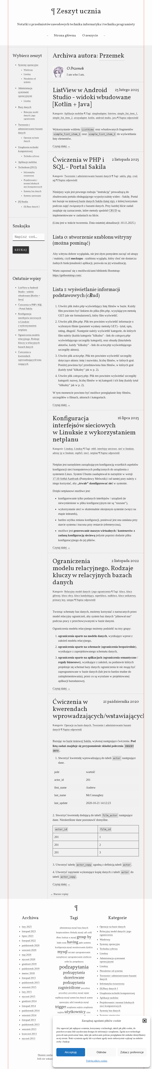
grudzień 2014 (29, 1001)
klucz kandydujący (84, 595)
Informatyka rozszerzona (112, 983)
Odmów (101, 1052)
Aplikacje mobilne (73, 113)
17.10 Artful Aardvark (66, 478)
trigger (60, 1006)
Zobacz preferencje (132, 1052)
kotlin (91, 117)
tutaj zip (108, 201)
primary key (59, 599)
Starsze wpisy (59, 894)
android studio (103, 117)
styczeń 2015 (28, 996)
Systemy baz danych (32, 191)
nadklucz (112, 595)
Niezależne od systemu (111, 971)
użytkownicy (75, 1011)
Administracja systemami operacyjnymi (25, 92)
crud (135, 176)
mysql (62, 951)
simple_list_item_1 (127, 113)
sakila (123, 176)
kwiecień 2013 (29, 1034)
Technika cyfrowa (31, 156)
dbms (58, 937)
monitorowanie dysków (82, 947)
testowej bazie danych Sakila (86, 201)
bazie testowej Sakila (78, 741)
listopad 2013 (29, 1020)
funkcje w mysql (69, 937)
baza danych (82, 928)
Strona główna (65, 35)
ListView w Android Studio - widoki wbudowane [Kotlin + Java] (92, 97)
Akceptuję (71, 1052)
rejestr (86, 993)
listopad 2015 (29, 978)
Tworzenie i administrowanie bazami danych (87, 176)
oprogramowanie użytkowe (79, 957)
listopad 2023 (29, 931)
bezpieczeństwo (63, 932)
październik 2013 (30, 1024)
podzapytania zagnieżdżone (71, 985)
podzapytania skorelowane (74, 975)
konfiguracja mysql (63, 947)
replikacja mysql (62, 998)
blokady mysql (76, 932)
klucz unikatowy (127, 595)
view (88, 1012)
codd (89, 932)
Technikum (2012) (27, 167)
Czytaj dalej (61, 146)
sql (54, 180)
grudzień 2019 (29, 964)
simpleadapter (99, 113)
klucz (122, 591)
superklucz (100, 595)
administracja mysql (68, 928)
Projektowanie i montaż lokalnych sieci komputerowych (33, 183)
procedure (85, 988)
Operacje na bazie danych (77, 725)
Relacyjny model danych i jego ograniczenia (87, 591)
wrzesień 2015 (29, 987)
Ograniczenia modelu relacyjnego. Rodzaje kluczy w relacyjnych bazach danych (93, 572)
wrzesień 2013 (29, 1029)
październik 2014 (30, 1010)
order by (68, 962)
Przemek (111, 55)
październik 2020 (30, 945)
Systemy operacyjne (28, 65)
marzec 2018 (28, 973)
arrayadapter (80, 117)
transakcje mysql (81, 1002)
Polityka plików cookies (96, 1061)
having (72, 942)
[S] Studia (23, 201)
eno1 (86, 452)
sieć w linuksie (126, 448)
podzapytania (74, 967)
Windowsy (28, 70)
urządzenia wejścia (75, 1007)
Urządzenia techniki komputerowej (117, 993)
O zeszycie (90, 35)
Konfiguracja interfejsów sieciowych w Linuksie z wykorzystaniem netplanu (94, 429)
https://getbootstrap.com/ (67, 275)
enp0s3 (78, 452)
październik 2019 (30, 968)
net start (71, 952)
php (129, 176)
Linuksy (68, 448)
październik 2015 (30, 982)
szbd (72, 1002)
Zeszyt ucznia (79, 12)
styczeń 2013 (28, 1038)
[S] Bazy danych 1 (32, 206)
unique (70, 599)
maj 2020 (26, 954)
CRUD (113, 210)
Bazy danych (24, 107)
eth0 (93, 448)
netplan (94, 452)
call (85, 932)
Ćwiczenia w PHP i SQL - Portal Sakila (79, 164)
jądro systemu (85, 943)
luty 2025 (27, 926)
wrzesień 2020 (29, 950)
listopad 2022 (29, 940)
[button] (144, 1021)
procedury (63, 993)
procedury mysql (75, 993)
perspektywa (78, 962)
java (114, 117)
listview (112, 113)
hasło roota (61, 943)
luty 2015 (27, 992)
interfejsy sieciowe (107, 448)
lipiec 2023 (27, 936)
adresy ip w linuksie (63, 452)
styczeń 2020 (28, 959)
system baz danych (78, 998)
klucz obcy (67, 595)
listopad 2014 (29, 1006)
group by (84, 937)
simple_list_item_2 (62, 117)
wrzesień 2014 (29, 1015)
